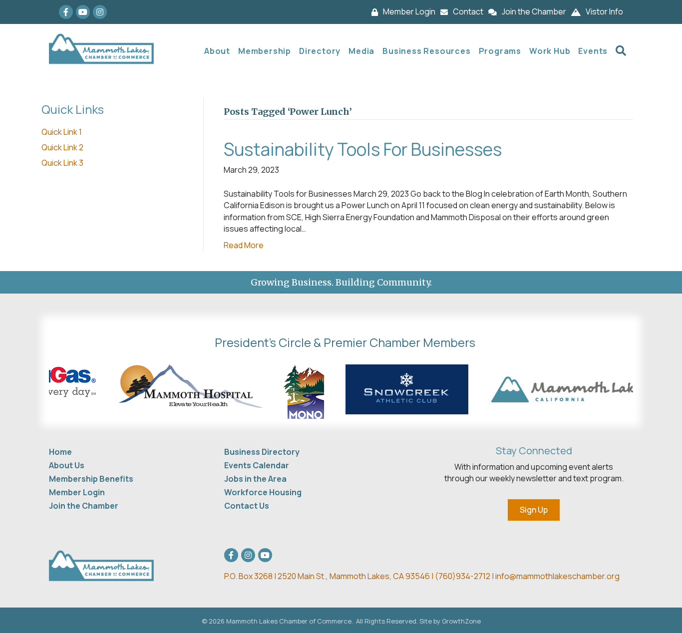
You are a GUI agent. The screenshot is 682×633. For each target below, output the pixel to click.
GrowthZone (461, 621)
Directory (320, 50)
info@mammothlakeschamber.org (557, 576)
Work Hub (549, 50)
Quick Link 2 (62, 147)
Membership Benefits (91, 478)
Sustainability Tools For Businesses (363, 149)
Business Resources (426, 50)
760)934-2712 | (466, 576)
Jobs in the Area (255, 478)
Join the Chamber (83, 505)
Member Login (77, 492)
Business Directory (262, 451)
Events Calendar (256, 465)
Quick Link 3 (62, 162)
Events (593, 50)
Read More (244, 245)
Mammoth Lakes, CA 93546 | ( (331, 576)
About (217, 50)
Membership (264, 50)
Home (60, 451)
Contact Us (246, 505)
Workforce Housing (263, 492)
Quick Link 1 (61, 131)
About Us (66, 465)
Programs (500, 50)
